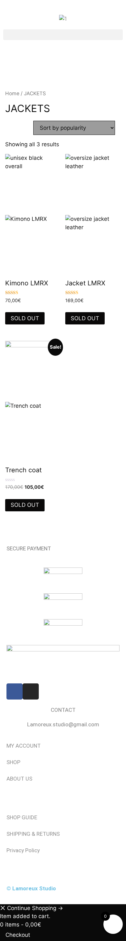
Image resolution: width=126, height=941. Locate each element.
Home (12, 93)
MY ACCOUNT (23, 745)
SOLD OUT (25, 318)
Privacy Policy (23, 850)
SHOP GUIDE (21, 817)
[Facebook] (14, 691)
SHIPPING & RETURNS (33, 834)
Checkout (17, 935)
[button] (63, 34)
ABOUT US (19, 778)
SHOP (13, 762)
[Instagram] (31, 691)
